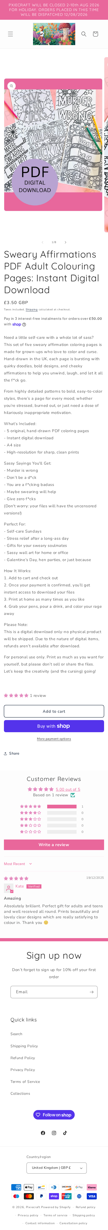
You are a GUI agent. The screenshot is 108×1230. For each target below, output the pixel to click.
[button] (10, 34)
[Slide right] (65, 242)
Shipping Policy (24, 1046)
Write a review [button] (54, 845)
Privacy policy (28, 1215)
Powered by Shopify (56, 1207)
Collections (20, 1093)
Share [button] (14, 753)
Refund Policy (22, 1057)
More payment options (54, 739)
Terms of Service (25, 1081)
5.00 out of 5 (68, 789)
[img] (16, 878)
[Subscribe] (91, 992)
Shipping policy (84, 1215)
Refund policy (86, 1207)
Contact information (40, 1223)
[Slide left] (42, 242)
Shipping (32, 309)
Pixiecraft (33, 1207)
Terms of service (56, 1215)
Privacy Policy (22, 1069)
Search (16, 1033)
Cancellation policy (73, 1223)
